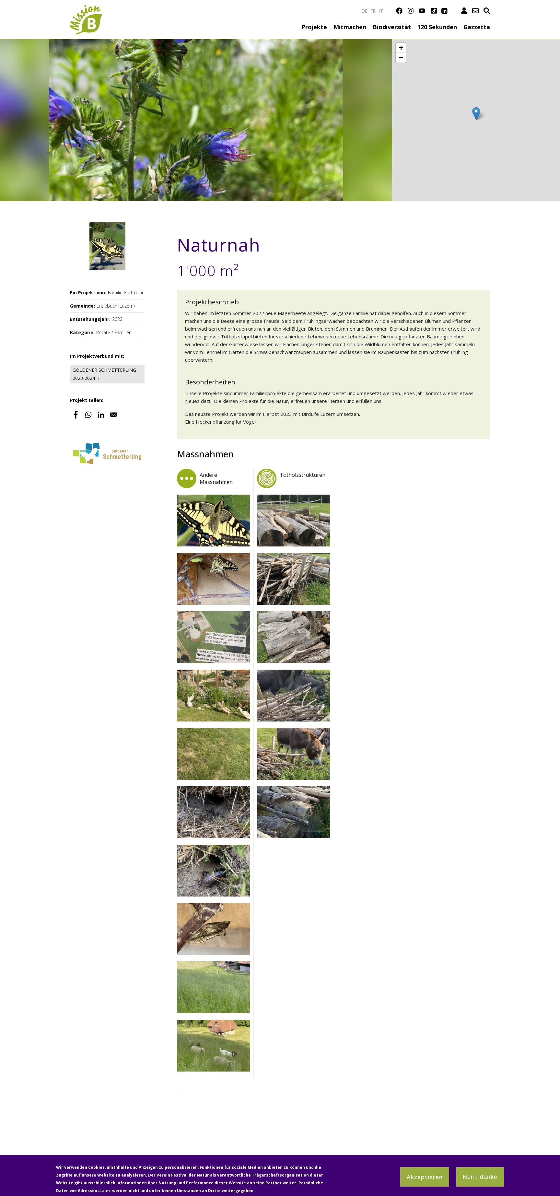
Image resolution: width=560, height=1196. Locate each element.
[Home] (86, 9)
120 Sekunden (437, 27)
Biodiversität (392, 27)
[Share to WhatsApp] (88, 414)
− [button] (401, 57)
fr (373, 11)
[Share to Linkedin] (101, 414)
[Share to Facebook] (75, 414)
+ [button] (401, 48)
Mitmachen (349, 27)
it (381, 11)
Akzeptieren (425, 1177)
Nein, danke (480, 1177)
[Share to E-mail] (113, 414)
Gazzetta (476, 27)
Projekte (314, 27)
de (365, 11)
